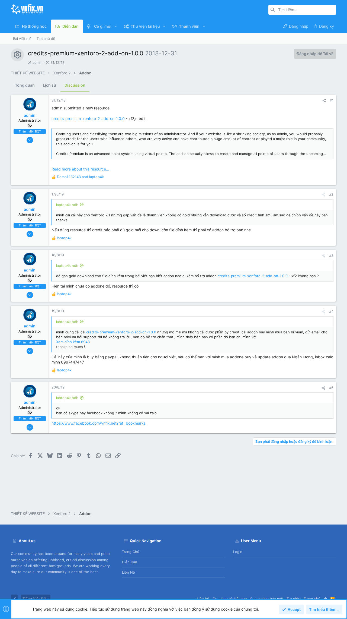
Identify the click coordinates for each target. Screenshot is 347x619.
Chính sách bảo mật (266, 598)
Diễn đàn (129, 562)
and (80, 177)
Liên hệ (128, 572)
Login (237, 551)
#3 (331, 255)
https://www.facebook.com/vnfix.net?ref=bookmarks (99, 423)
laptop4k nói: (67, 205)
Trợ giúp (293, 598)
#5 (331, 388)
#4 (331, 311)
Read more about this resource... (80, 169)
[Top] (325, 599)
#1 (331, 100)
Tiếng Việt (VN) (36, 598)
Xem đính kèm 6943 (73, 342)
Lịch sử (49, 85)
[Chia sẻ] (324, 100)
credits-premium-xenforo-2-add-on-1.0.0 (88, 118)
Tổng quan (25, 85)
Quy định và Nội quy (230, 598)
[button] (115, 26)
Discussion (75, 85)
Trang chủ (130, 551)
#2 (331, 194)
